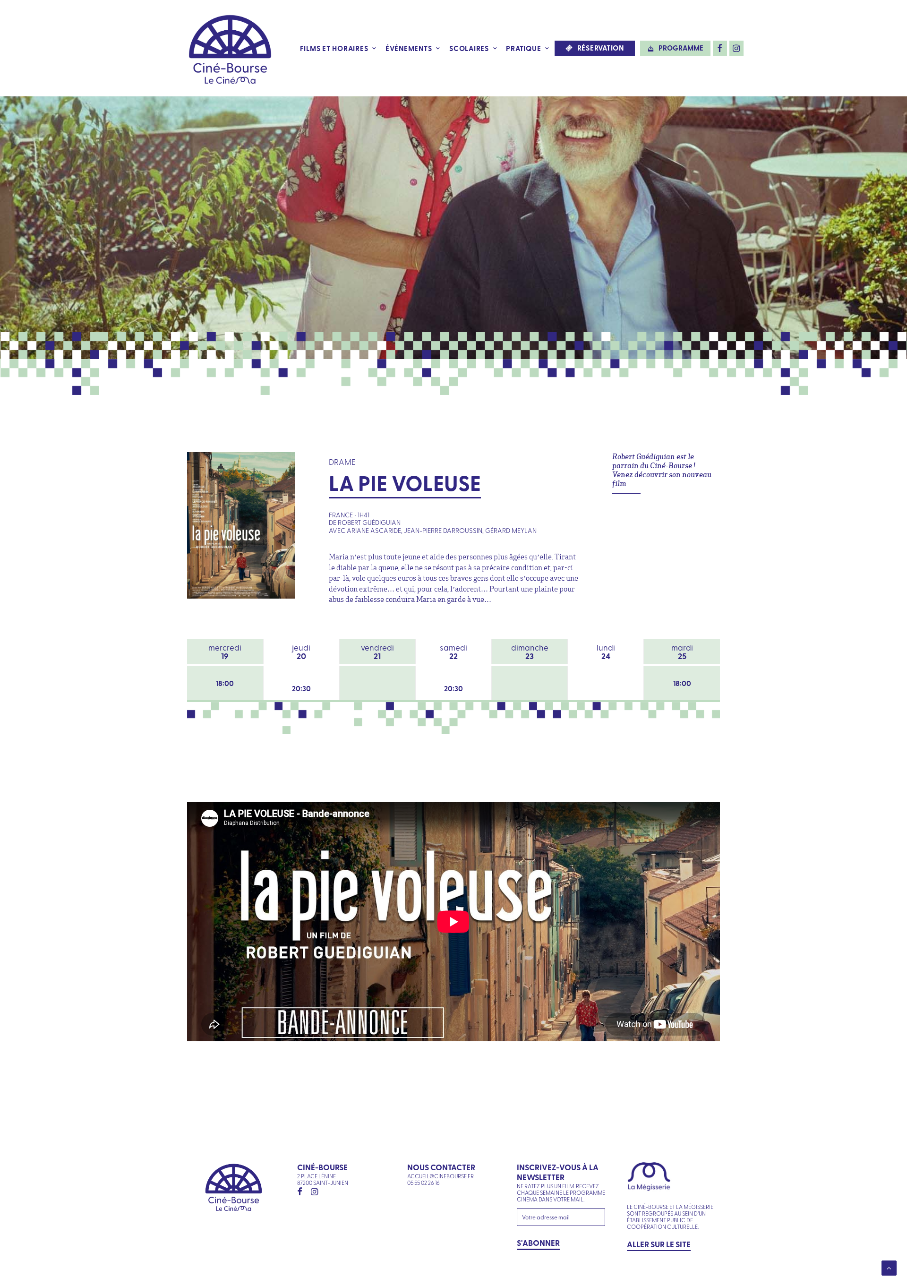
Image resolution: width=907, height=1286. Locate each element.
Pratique (523, 48)
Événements (408, 48)
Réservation (600, 47)
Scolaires (469, 48)
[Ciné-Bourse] (230, 48)
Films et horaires (334, 48)
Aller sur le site (659, 1244)
